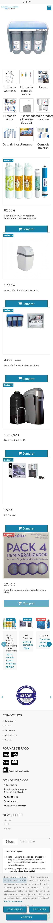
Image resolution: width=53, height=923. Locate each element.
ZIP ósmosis (10, 515)
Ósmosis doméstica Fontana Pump (22, 365)
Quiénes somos (10, 721)
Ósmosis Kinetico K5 (14, 440)
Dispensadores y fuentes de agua (29, 119)
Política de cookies (13, 901)
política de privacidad (33, 857)
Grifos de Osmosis (10, 88)
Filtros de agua (9, 117)
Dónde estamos (11, 735)
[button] (26, 2)
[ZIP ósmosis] (28, 624)
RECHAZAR (39, 909)
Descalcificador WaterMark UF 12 (21, 290)
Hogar (43, 87)
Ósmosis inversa (43, 146)
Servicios (8, 726)
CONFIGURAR (15, 909)
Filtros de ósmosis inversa (26, 90)
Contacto (8, 740)
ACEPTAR (26, 917)
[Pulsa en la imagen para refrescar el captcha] (10, 842)
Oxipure (44, 635)
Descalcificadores (15, 144)
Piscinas (26, 144)
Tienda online (10, 730)
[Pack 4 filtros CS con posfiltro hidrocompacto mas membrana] (11, 624)
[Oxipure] (45, 624)
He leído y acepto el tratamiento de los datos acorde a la (26, 870)
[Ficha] (26, 181)
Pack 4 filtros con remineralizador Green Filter (25, 591)
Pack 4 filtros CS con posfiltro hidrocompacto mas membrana (20, 216)
